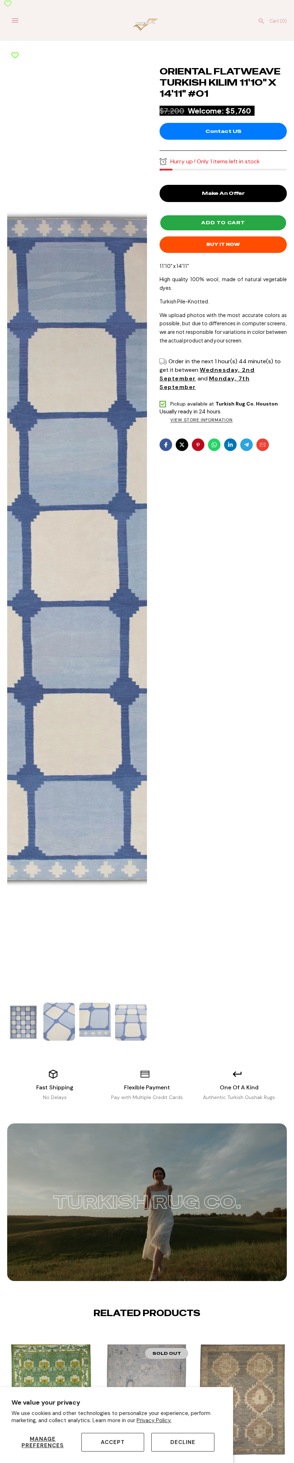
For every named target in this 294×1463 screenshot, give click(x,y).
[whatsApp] (214, 444)
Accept (113, 1442)
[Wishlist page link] (7, 3)
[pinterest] (198, 444)
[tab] (76, 994)
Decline (182, 1442)
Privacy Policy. (154, 1420)
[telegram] (246, 444)
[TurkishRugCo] (147, 24)
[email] (262, 444)
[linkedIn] (230, 444)
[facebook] (166, 444)
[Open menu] (15, 20)
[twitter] (182, 444)
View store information (201, 420)
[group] (23, 1021)
